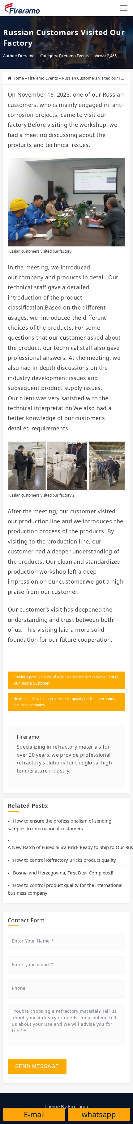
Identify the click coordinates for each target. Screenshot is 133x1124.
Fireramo (78, 1106)
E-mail (34, 1114)
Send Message (37, 1066)
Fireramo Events (74, 55)
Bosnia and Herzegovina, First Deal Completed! (63, 872)
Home (18, 78)
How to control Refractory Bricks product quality (64, 860)
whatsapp (99, 1114)
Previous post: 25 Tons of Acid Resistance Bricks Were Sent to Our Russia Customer (65, 680)
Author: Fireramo (19, 55)
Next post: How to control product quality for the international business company (65, 702)
